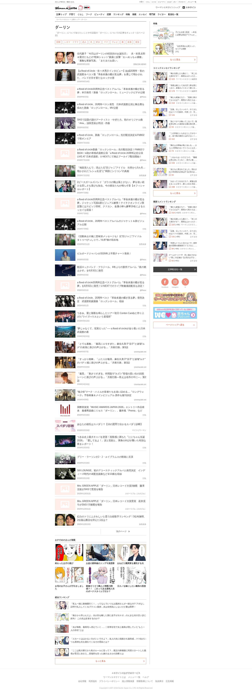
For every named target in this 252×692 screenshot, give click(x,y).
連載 (134, 14)
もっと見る (100, 661)
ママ (106, 42)
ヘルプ (146, 677)
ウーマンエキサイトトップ (168, 7)
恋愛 (109, 14)
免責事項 (159, 681)
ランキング (118, 14)
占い (175, 2)
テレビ (115, 42)
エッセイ (143, 14)
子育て (141, 2)
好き (98, 42)
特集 (128, 14)
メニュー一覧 (192, 2)
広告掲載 (170, 681)
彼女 (137, 42)
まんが (169, 2)
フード (89, 14)
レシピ (154, 2)
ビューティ (161, 2)
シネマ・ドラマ (71, 42)
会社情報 (82, 681)
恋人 (84, 42)
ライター (162, 14)
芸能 (58, 42)
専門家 (152, 14)
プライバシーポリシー (109, 681)
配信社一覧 (173, 14)
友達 (129, 42)
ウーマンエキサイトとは (114, 677)
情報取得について (144, 681)
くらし (148, 2)
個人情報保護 (128, 681)
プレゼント (182, 2)
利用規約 (93, 681)
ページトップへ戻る (175, 325)
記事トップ (61, 14)
